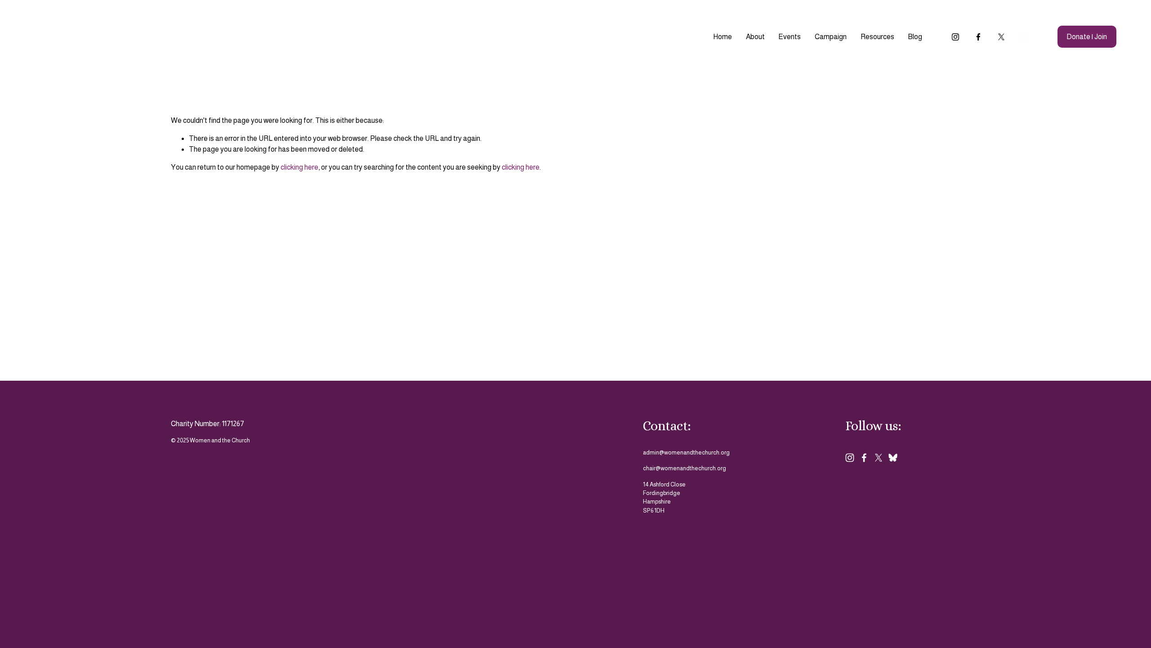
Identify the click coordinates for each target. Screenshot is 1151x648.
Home (722, 36)
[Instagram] (955, 36)
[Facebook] (978, 36)
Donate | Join (1086, 36)
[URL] (1024, 36)
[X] (1001, 36)
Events (789, 36)
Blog (915, 36)
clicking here (299, 167)
